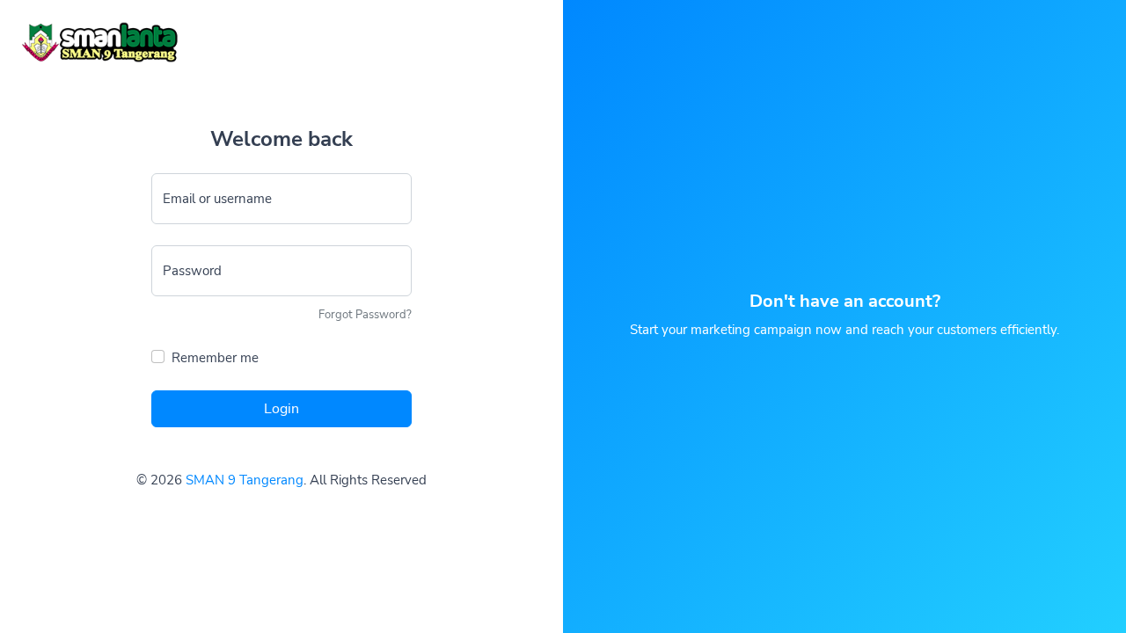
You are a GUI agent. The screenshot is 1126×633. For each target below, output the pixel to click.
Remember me (215, 358)
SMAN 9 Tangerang (244, 480)
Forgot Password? (365, 315)
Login (281, 408)
